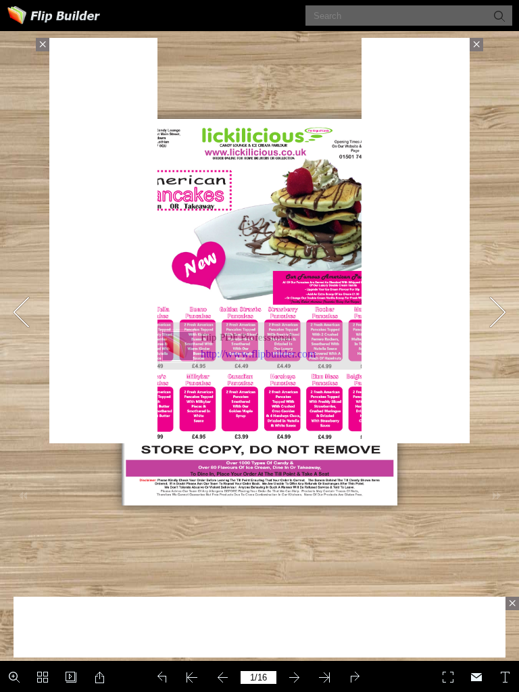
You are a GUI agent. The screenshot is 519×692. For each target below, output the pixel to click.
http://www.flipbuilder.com (258, 354)
